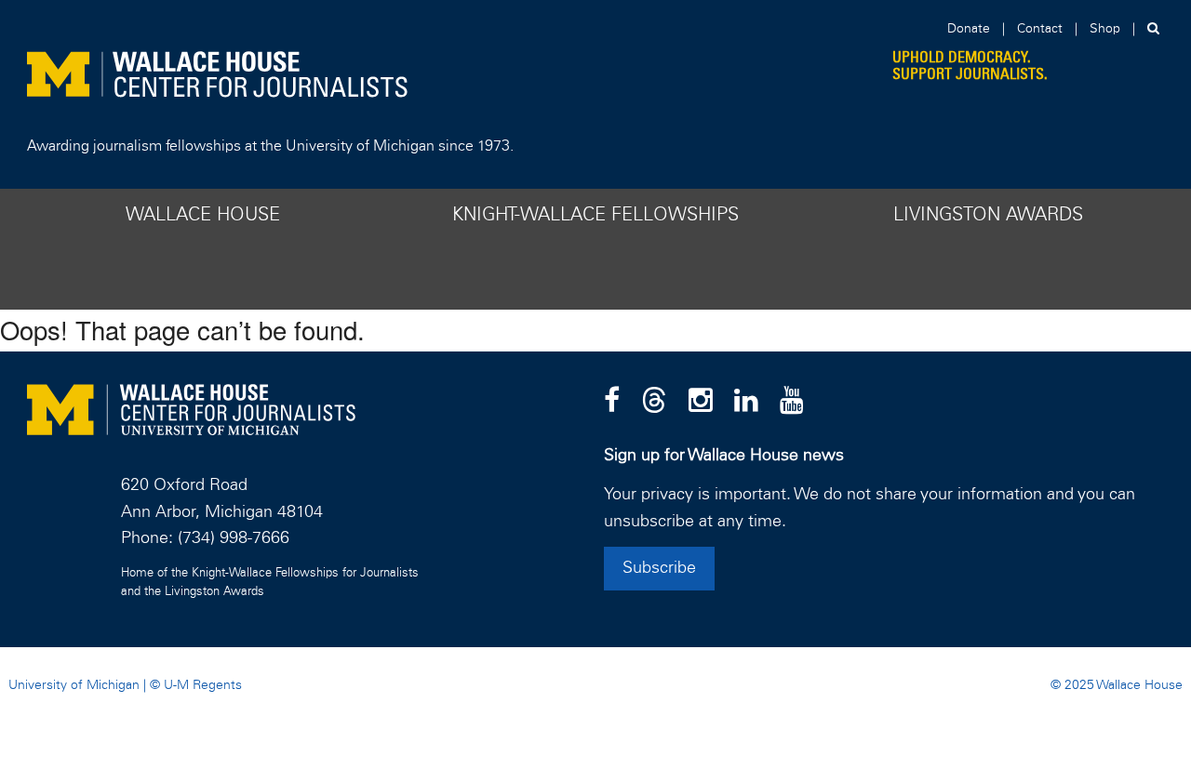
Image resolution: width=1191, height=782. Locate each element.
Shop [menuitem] (1105, 28)
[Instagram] (701, 402)
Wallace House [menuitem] (203, 214)
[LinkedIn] (746, 402)
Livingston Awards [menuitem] (988, 214)
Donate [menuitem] (968, 28)
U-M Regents (203, 685)
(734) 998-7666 (233, 538)
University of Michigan (74, 685)
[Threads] (654, 402)
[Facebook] (612, 402)
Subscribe (659, 568)
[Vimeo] (792, 402)
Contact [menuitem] (1040, 28)
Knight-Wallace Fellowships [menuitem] (595, 214)
